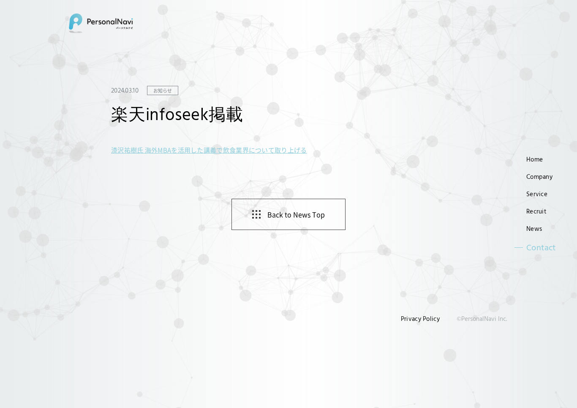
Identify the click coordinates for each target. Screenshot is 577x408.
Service (536, 193)
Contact (541, 247)
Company (539, 176)
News (534, 228)
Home (534, 159)
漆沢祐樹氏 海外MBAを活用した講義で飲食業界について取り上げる (209, 149)
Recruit (536, 211)
